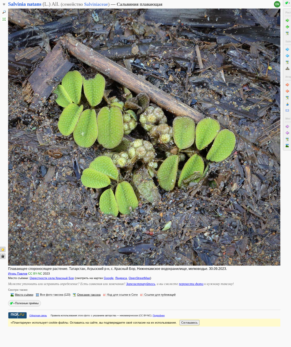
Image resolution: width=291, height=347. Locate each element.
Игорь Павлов (17, 273)
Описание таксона (89, 294)
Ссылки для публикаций (160, 294)
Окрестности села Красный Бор (52, 278)
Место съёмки (24, 294)
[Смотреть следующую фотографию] (252, 137)
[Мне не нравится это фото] (3, 256)
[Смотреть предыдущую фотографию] (36, 137)
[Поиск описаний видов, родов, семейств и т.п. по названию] (4, 12)
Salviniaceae (96, 4)
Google (109, 278)
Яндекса (121, 278)
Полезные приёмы (27, 303)
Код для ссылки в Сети (122, 294)
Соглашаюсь (189, 322)
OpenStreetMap (139, 278)
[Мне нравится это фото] (3, 249)
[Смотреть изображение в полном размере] (4, 19)
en (277, 4)
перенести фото (191, 284)
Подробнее (159, 315)
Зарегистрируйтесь (140, 284)
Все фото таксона (51, 294)
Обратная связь (38, 315)
